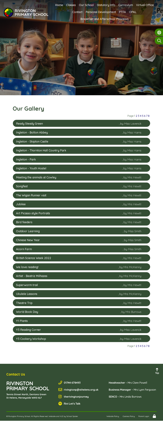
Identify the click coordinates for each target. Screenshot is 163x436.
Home (59, 5)
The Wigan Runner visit (31, 195)
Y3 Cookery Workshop (31, 339)
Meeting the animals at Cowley (36, 177)
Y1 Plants (22, 321)
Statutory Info (106, 5)
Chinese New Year (28, 240)
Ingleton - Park (26, 159)
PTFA (122, 12)
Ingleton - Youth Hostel (31, 168)
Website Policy (112, 416)
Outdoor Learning (28, 231)
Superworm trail (27, 285)
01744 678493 (72, 382)
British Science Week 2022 (33, 258)
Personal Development (101, 12)
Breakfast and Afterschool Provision (104, 19)
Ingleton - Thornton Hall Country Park (41, 150)
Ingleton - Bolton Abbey (32, 132)
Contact (77, 12)
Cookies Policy (129, 416)
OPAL (132, 12)
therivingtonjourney (76, 396)
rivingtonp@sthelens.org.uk (81, 389)
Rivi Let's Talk (72, 403)
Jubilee (21, 204)
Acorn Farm (24, 249)
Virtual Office (145, 5)
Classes (71, 5)
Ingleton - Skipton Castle (32, 141)
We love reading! (27, 267)
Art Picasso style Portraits (33, 213)
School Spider (72, 416)
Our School (86, 5)
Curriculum (125, 5)
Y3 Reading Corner (28, 330)
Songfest (22, 186)
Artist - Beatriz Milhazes (31, 276)
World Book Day (27, 312)
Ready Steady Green (29, 123)
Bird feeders (24, 222)
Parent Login (143, 416)
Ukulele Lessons (26, 294)
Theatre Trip (24, 303)
